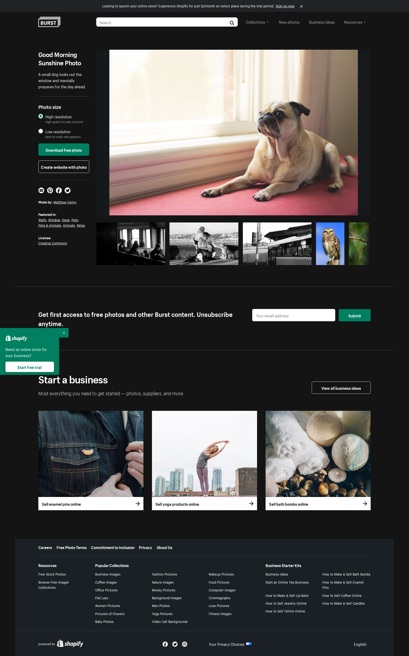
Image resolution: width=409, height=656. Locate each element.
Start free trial (30, 367)
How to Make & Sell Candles (343, 603)
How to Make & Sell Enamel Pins (343, 584)
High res (132, 260)
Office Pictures (106, 589)
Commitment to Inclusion (112, 547)
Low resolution (58, 131)
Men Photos (161, 605)
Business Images (107, 573)
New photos (289, 21)
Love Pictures (219, 605)
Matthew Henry (64, 201)
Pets (74, 219)
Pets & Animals (49, 225)
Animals (69, 225)
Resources (353, 21)
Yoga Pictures (162, 613)
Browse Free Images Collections (53, 584)
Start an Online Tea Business (287, 582)
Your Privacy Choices (226, 644)
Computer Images (222, 589)
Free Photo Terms (72, 547)
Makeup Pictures (221, 573)
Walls (42, 219)
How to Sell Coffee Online (342, 595)
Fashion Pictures (164, 573)
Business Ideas (277, 573)
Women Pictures (107, 605)
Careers (45, 547)
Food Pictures (219, 582)
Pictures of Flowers (109, 613)
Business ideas (322, 21)
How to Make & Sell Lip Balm (287, 595)
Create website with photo (64, 167)
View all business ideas (341, 388)
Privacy (145, 547)
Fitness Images (220, 613)
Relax (81, 225)
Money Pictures (163, 589)
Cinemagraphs (219, 597)
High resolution (58, 116)
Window (54, 219)
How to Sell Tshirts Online (285, 610)
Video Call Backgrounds (170, 621)
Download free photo (64, 149)
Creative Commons (52, 242)
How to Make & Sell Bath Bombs (346, 573)
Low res (150, 260)
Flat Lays (101, 597)
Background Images (167, 597)
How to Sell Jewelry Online (286, 603)
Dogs (66, 219)
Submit (354, 315)
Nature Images (163, 582)
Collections (255, 21)
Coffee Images (106, 582)
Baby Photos (104, 621)
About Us (164, 547)
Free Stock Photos (52, 573)
